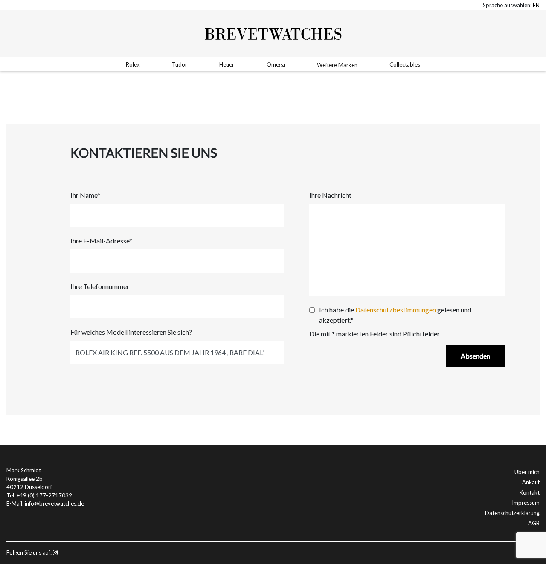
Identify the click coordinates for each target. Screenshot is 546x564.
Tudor (179, 64)
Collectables (404, 64)
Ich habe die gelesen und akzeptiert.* (395, 315)
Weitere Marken (337, 64)
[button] (536, 5)
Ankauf (531, 482)
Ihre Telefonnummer (99, 286)
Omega (276, 64)
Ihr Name (85, 195)
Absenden (475, 356)
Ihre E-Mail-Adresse (101, 241)
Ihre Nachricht (330, 195)
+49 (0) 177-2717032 (44, 495)
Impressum (526, 502)
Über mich (527, 472)
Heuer (226, 64)
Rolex (133, 64)
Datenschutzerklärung (512, 512)
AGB (534, 523)
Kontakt (530, 492)
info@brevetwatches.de (54, 503)
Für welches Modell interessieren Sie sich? (131, 332)
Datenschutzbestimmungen (395, 310)
